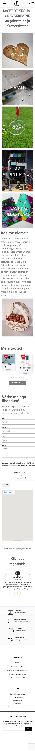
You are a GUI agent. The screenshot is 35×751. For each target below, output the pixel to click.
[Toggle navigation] (4, 3)
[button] (32, 365)
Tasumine (17, 704)
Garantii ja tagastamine (17, 694)
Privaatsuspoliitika (17, 697)
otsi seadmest (21, 478)
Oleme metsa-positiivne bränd (17, 707)
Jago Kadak (17, 577)
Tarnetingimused (17, 700)
